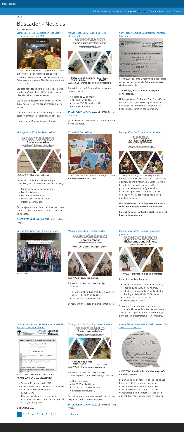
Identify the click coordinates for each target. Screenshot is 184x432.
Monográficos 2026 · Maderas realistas (36, 132)
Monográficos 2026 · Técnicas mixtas (86, 230)
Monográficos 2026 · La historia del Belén (140, 132)
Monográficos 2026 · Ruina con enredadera (90, 324)
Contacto (178, 11)
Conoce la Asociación (159, 11)
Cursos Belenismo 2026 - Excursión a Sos (37, 230)
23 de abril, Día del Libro (80, 132)
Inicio (96, 11)
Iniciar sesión (9, 3)
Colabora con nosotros (112, 11)
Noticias (142, 11)
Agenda (132, 11)
